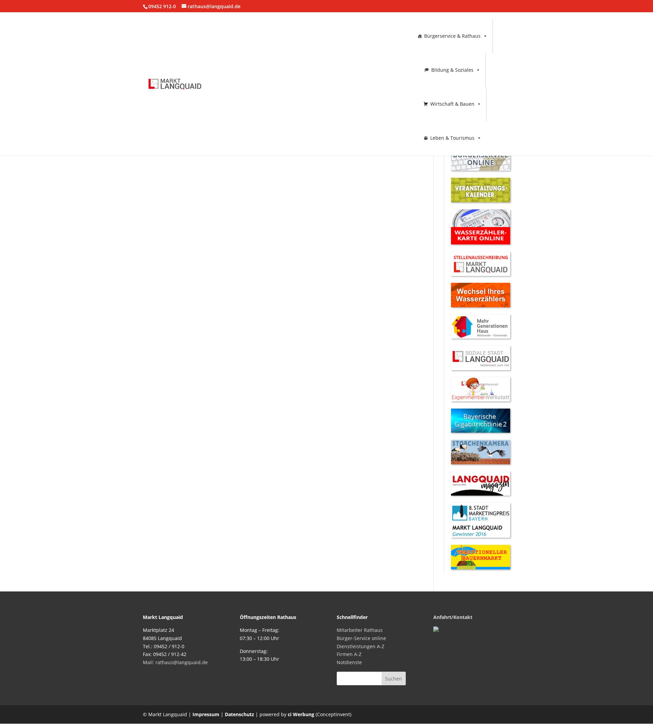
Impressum (205, 714)
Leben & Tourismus (452, 138)
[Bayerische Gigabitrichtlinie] (480, 431)
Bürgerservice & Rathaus (452, 36)
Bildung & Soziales (452, 70)
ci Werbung (301, 714)
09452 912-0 (162, 6)
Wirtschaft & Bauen (452, 104)
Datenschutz (239, 714)
